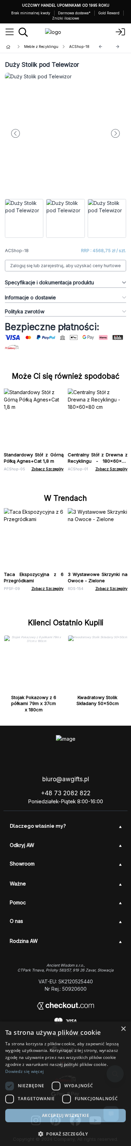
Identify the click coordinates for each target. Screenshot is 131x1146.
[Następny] (117, 47)
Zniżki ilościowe (65, 18)
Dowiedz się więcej (24, 1071)
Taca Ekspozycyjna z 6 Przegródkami (34, 577)
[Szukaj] (23, 32)
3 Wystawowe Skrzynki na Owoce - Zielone (98, 577)
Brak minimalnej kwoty (30, 13)
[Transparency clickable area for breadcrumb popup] (45, 46)
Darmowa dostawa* (74, 13)
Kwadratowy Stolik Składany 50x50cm (98, 700)
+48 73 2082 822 (65, 793)
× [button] (123, 1029)
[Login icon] (121, 32)
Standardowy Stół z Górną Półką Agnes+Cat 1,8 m (34, 458)
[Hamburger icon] (9, 32)
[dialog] (65, 1084)
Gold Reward (108, 13)
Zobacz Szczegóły (47, 469)
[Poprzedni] (100, 47)
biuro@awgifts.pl (65, 779)
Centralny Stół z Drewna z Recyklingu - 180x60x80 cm (98, 461)
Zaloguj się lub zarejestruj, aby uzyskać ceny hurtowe (65, 265)
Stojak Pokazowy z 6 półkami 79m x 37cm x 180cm (33, 704)
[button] (65, 1134)
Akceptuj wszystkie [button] (65, 1115)
